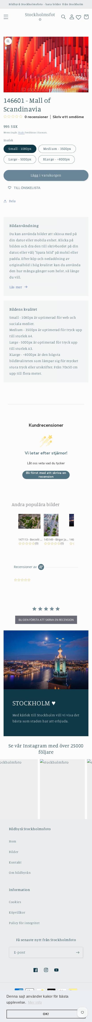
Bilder (14, 852)
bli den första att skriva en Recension (46, 620)
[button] (6, 17)
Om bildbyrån (20, 872)
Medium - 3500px (57, 149)
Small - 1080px (20, 149)
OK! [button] (46, 1014)
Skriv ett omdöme (68, 117)
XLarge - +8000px (56, 159)
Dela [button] (12, 201)
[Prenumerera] (78, 952)
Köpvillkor (17, 912)
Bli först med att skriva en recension (46, 475)
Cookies (15, 902)
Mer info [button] (35, 1002)
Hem (12, 841)
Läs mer (15, 287)
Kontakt (15, 862)
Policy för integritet (24, 923)
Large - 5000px (19, 159)
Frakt (21, 132)
